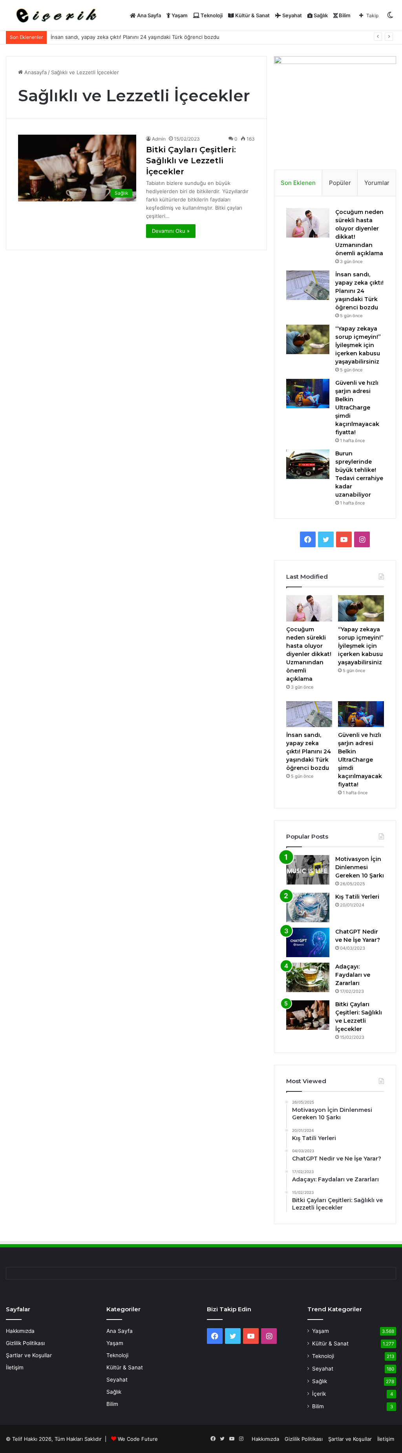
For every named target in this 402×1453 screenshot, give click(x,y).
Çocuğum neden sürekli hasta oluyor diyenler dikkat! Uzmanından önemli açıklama (308, 654)
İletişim (15, 1367)
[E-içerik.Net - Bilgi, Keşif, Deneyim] (55, 15)
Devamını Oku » (171, 231)
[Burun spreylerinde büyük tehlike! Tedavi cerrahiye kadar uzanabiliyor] (307, 464)
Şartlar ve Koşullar (29, 1355)
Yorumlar (376, 182)
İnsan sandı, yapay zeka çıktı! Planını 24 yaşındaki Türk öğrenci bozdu (135, 37)
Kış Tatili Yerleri (357, 896)
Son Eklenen (298, 182)
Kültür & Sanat (252, 15)
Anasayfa (35, 72)
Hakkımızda (20, 1331)
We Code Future (138, 1439)
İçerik (319, 1394)
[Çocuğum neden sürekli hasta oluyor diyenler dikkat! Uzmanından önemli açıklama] (307, 223)
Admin (159, 139)
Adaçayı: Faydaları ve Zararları (352, 975)
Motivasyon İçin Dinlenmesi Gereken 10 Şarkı (359, 867)
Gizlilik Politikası (25, 1343)
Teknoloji (211, 15)
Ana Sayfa (148, 15)
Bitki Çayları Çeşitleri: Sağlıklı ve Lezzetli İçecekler (191, 160)
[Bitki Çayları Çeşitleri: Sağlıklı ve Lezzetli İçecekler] (307, 1015)
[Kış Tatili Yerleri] (307, 907)
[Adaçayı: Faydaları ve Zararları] (307, 977)
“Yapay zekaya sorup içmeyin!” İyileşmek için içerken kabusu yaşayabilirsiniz (358, 345)
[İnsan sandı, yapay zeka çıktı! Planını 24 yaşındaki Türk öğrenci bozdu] (307, 285)
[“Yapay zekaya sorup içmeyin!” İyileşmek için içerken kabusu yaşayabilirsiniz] (307, 339)
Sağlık (320, 15)
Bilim (344, 15)
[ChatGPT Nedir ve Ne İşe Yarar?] (307, 942)
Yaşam (179, 15)
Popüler (340, 182)
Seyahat (291, 15)
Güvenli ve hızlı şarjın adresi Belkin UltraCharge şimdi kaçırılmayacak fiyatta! (357, 407)
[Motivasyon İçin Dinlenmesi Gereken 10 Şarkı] (307, 870)
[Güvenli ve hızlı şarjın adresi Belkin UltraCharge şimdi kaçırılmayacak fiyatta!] (307, 393)
